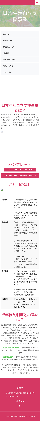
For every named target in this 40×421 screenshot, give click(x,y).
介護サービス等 (8, 66)
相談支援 (6, 53)
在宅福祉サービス (9, 47)
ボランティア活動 (9, 59)
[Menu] (37, 2)
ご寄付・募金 (7, 72)
